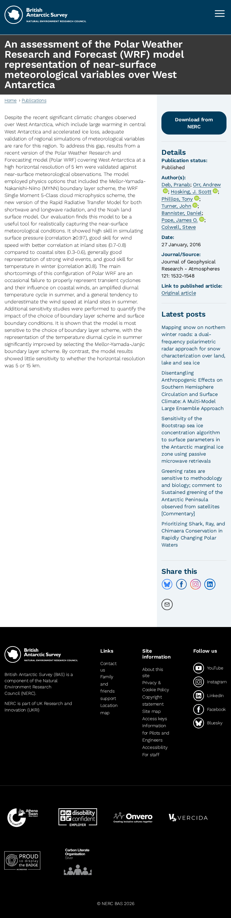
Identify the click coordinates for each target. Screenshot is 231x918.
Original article (178, 293)
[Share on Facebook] (181, 584)
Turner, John (176, 206)
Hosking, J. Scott (191, 191)
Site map (151, 711)
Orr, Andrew (207, 184)
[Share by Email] (167, 604)
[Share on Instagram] (195, 584)
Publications (34, 100)
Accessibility (154, 747)
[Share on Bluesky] (167, 584)
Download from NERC (194, 123)
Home (11, 100)
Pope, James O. (179, 220)
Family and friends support (108, 687)
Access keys (154, 718)
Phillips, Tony (177, 199)
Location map (109, 709)
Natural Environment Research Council (31, 687)
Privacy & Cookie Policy (155, 686)
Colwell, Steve (178, 227)
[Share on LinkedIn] (210, 584)
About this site (152, 672)
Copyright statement (152, 700)
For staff (150, 754)
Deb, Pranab (175, 184)
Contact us (108, 666)
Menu (219, 13)
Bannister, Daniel (181, 213)
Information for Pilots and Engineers (155, 733)
